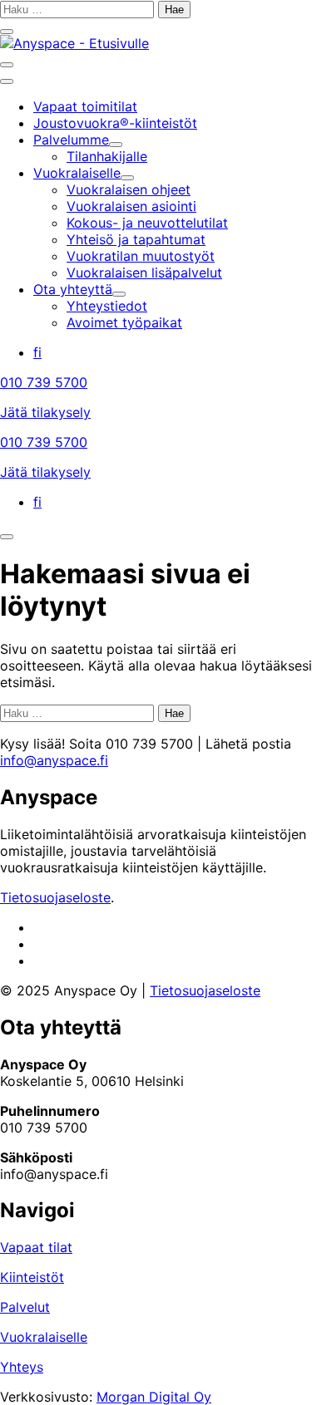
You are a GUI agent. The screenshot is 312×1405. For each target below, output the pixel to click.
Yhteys (21, 1366)
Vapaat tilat (36, 1247)
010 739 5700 (43, 382)
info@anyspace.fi (54, 760)
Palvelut (25, 1307)
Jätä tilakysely (45, 412)
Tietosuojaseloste (55, 897)
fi (37, 352)
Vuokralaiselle (43, 1337)
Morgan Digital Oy (154, 1396)
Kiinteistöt (32, 1277)
